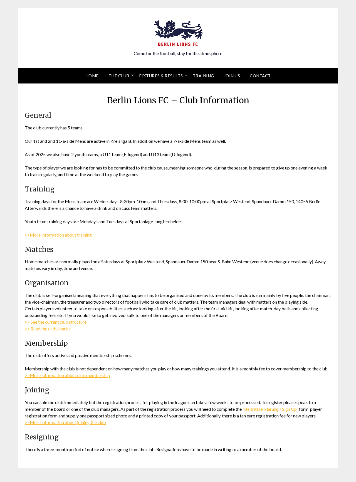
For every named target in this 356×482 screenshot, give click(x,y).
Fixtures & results (161, 75)
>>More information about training (58, 234)
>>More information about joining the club (65, 422)
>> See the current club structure (55, 321)
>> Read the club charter (48, 328)
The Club (118, 75)
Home (92, 75)
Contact (260, 75)
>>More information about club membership (67, 375)
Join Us (232, 75)
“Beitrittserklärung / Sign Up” (270, 409)
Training (203, 75)
